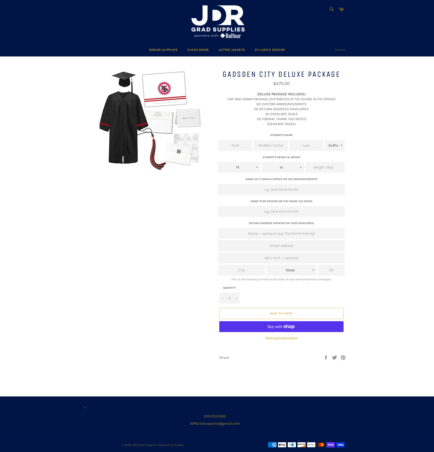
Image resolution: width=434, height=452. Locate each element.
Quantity (229, 287)
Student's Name (281, 135)
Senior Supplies (163, 50)
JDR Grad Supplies (144, 445)
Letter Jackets (232, 50)
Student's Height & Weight (281, 157)
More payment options (281, 338)
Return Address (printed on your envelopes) (281, 223)
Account (340, 49)
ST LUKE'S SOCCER (270, 50)
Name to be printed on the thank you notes (281, 201)
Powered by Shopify (171, 445)
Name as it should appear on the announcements (281, 179)
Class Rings (198, 50)
